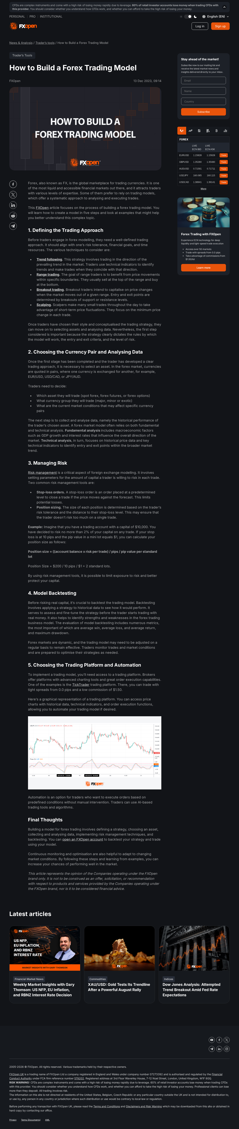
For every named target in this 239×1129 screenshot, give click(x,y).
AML (47, 1120)
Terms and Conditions (106, 1106)
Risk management (42, 473)
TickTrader (80, 685)
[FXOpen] (23, 26)
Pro (32, 16)
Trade (223, 155)
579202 (79, 1078)
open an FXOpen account (82, 839)
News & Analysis (20, 43)
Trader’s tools (45, 43)
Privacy (12, 1120)
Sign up (220, 26)
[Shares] (190, 131)
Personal (17, 16)
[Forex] (181, 131)
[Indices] (225, 131)
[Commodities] (208, 131)
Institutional (51, 16)
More (203, 188)
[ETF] (199, 131)
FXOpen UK (16, 1074)
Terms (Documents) (31, 1120)
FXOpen (42, 208)
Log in (199, 26)
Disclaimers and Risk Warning (144, 1106)
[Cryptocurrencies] (216, 131)
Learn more (203, 267)
